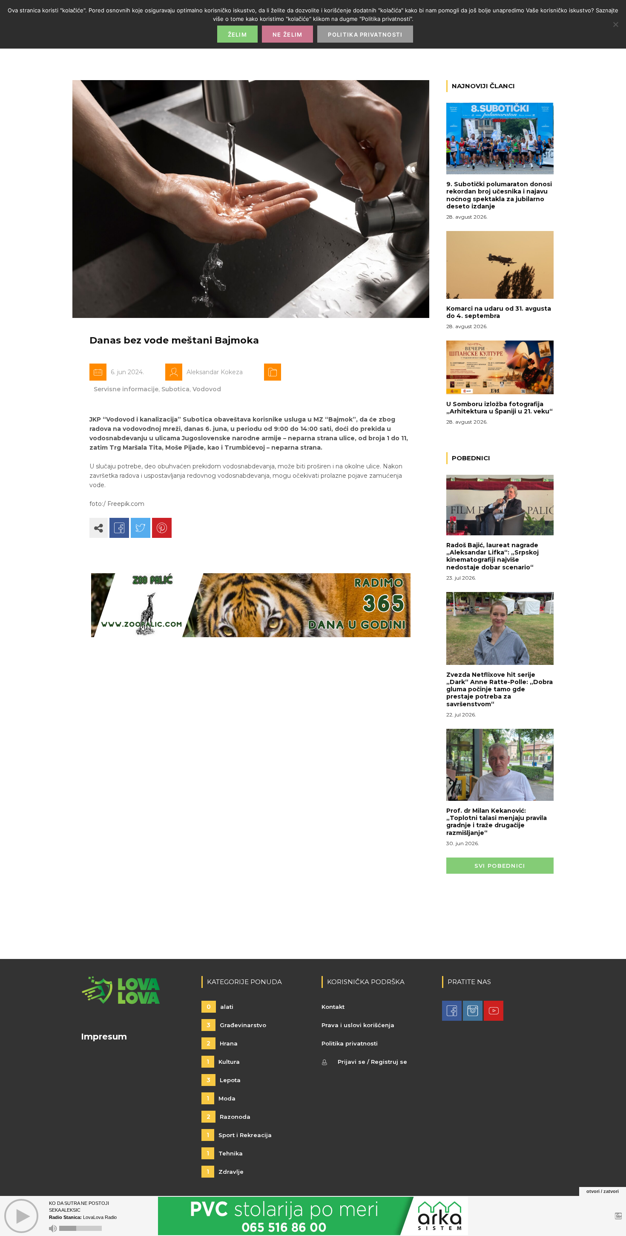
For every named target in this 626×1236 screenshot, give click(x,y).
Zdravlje (225, 1171)
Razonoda (228, 1116)
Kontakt (333, 1006)
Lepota (224, 1080)
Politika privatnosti (350, 1043)
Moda (221, 1098)
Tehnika (225, 1153)
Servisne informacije (126, 389)
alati (220, 1007)
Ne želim (287, 34)
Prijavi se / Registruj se (372, 1061)
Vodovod (206, 389)
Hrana (222, 1043)
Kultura (223, 1062)
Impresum (104, 1036)
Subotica (175, 389)
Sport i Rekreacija (239, 1135)
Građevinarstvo (236, 1025)
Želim (237, 34)
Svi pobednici (499, 865)
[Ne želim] (615, 24)
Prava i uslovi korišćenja (358, 1025)
